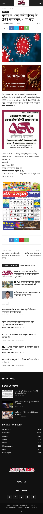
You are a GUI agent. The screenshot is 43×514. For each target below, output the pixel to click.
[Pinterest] (21, 28)
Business (20, 507)
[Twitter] (16, 28)
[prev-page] (3, 303)
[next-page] (7, 303)
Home (4, 8)
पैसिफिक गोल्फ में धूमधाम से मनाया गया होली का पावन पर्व (33, 254)
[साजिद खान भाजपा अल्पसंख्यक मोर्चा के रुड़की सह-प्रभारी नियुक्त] (7, 295)
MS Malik (7, 23)
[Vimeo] (21, 497)
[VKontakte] (27, 497)
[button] (3, 3)
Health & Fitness (11, 507)
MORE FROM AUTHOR (27, 266)
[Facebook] (11, 28)
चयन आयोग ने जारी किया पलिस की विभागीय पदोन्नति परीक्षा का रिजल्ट (11, 255)
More (27, 507)
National (15, 505)
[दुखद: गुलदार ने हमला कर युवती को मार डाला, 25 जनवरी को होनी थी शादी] (7, 404)
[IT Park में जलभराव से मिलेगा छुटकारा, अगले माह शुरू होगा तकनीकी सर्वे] (7, 284)
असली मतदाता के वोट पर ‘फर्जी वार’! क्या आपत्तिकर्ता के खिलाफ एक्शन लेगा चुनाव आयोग (26, 274)
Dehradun (11, 8)
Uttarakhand (23, 505)
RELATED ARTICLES (10, 266)
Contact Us (34, 507)
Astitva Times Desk (8, 315)
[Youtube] (33, 497)
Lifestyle (32, 505)
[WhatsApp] (26, 28)
